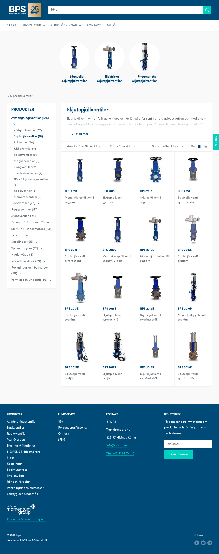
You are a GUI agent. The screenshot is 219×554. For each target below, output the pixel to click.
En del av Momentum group (26, 519)
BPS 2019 (71, 250)
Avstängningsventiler (22, 421)
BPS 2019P (185, 367)
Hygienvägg (15, 476)
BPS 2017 (146, 191)
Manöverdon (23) (24, 216)
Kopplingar (14, 464)
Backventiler (15, 427)
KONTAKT (94, 25)
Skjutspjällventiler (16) (28, 136)
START (11, 25)
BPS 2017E (72, 308)
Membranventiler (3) (27, 197)
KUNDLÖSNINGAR (64, 25)
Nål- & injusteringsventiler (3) (31, 182)
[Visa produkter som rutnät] (199, 146)
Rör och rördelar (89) (26, 261)
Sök (60, 421)
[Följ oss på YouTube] (203, 543)
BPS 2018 (184, 191)
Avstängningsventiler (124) (30, 118)
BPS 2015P (72, 367)
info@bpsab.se (116, 445)
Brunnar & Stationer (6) (28, 222)
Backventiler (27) (23, 203)
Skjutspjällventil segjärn (150, 200)
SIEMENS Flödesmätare (24, 452)
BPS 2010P (185, 308)
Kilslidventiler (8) (25, 148)
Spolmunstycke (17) (25, 248)
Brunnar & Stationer (21, 445)
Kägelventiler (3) (25, 190)
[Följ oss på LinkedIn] (209, 543)
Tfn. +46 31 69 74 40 (120, 453)
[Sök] (207, 10)
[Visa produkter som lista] (205, 146)
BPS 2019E (147, 308)
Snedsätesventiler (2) (28, 173)
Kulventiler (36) (24, 142)
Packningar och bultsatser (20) (29, 270)
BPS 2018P (147, 367)
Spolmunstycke (17, 470)
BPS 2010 (71, 191)
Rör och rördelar (18, 482)
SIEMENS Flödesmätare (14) (31, 229)
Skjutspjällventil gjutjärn (188, 258)
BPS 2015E (185, 250)
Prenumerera (178, 454)
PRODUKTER (31, 25)
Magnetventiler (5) (26, 161)
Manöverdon (16, 439)
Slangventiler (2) (25, 167)
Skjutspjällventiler (21, 96)
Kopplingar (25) (22, 242)
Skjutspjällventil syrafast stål (188, 200)
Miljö (61, 439)
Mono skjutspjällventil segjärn (154, 258)
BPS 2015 (108, 191)
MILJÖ (111, 25)
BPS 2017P (109, 367)
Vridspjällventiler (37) (28, 130)
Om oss (63, 433)
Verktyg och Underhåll (22, 494)
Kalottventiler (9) (25, 154)
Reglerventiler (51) (24, 209)
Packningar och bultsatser (25, 488)
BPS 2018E (109, 308)
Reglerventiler (17, 433)
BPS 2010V (109, 250)
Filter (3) (17, 235)
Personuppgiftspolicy (72, 427)
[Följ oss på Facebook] (196, 543)
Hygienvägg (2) (22, 254)
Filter (10, 458)
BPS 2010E (147, 250)
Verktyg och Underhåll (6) (29, 280)
